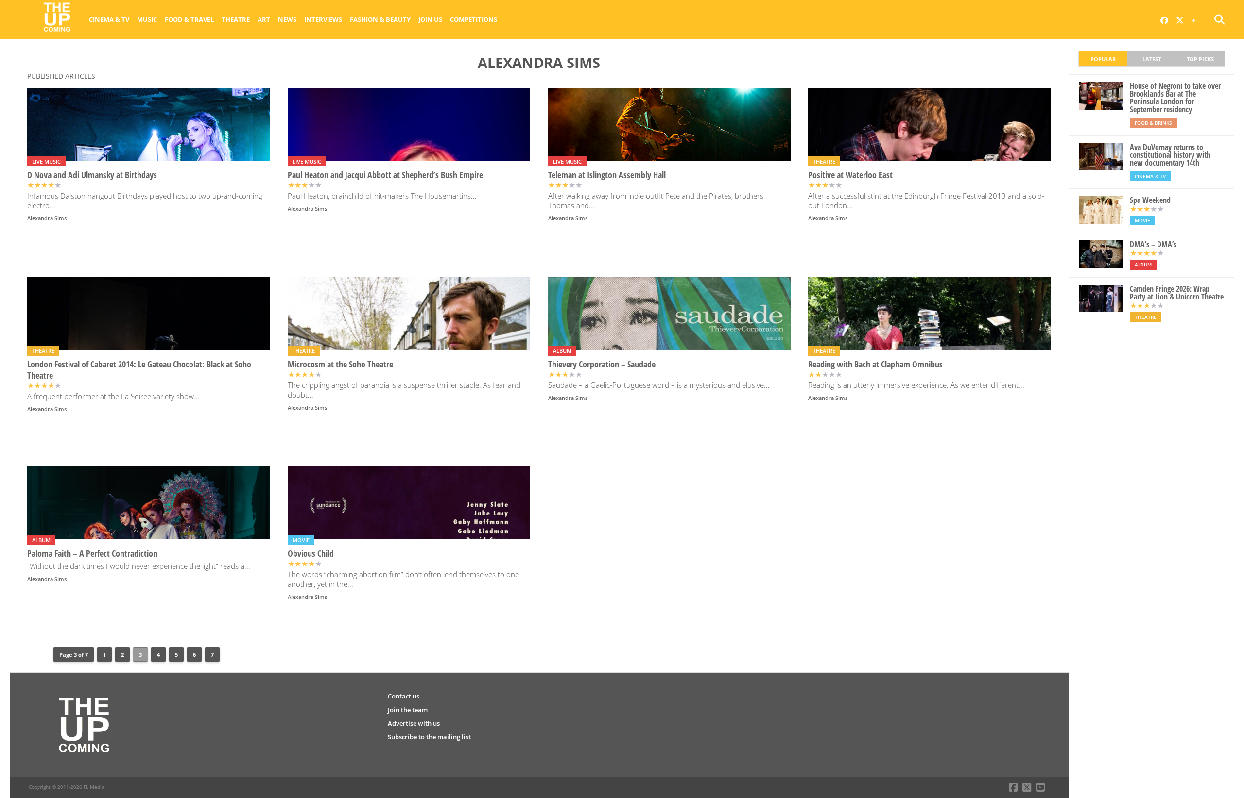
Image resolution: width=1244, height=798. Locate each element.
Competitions (473, 19)
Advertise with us (414, 723)
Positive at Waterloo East (850, 175)
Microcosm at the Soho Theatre (340, 364)
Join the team (408, 709)
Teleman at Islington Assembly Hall (607, 175)
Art (264, 19)
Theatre (236, 19)
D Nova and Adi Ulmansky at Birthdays (92, 175)
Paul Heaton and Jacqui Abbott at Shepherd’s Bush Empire (385, 175)
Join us (430, 19)
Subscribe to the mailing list (429, 736)
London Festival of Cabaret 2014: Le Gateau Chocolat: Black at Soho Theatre (139, 370)
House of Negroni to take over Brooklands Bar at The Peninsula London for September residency (1175, 97)
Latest (1151, 59)
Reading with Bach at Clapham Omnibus (875, 364)
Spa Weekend (1150, 200)
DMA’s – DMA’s (1153, 244)
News (287, 19)
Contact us (403, 696)
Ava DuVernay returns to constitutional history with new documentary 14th (1170, 154)
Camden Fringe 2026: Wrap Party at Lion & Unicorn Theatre (1177, 292)
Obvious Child (311, 553)
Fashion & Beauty (380, 19)
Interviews (323, 19)
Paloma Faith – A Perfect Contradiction (92, 553)
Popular (1103, 59)
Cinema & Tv (109, 19)
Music (147, 19)
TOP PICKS (1200, 59)
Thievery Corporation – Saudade (602, 364)
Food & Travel (189, 19)
